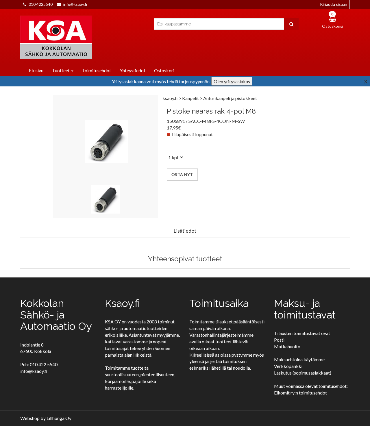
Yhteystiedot (132, 70)
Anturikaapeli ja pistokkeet (230, 98)
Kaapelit (191, 98)
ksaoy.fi (170, 98)
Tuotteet (61, 70)
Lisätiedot (184, 230)
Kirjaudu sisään (333, 4)
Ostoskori (164, 70)
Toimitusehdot (96, 70)
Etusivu (36, 70)
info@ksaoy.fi (75, 4)
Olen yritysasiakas (232, 81)
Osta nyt (182, 174)
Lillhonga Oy (59, 418)
